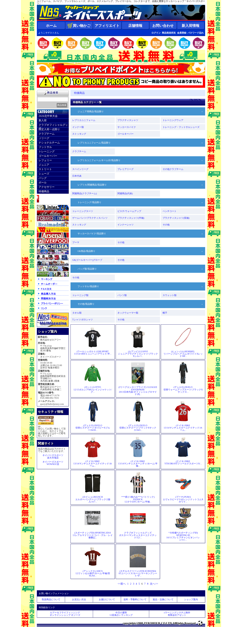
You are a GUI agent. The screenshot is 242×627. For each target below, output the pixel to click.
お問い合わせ (163, 25)
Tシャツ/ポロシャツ (82, 319)
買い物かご (82, 25)
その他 (166, 224)
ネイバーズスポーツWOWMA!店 (53, 462)
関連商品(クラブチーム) (84, 193)
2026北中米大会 (48, 116)
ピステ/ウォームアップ (129, 211)
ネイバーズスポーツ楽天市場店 (53, 456)
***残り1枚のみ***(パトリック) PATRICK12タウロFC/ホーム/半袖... (137, 499)
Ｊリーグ (44, 138)
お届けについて (107, 599)
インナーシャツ (125, 224)
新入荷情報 (190, 25)
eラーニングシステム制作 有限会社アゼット (177, 613)
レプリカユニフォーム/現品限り (94, 143)
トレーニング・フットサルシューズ (181, 127)
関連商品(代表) (125, 193)
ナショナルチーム (49, 142)
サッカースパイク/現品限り (92, 233)
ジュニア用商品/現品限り (91, 111)
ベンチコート (169, 211)
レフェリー (45, 160)
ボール (43, 182)
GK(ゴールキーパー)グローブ (87, 260)
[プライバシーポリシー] (53, 305)
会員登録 (181, 32)
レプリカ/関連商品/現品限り (92, 185)
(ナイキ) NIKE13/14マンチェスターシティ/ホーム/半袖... (137, 463)
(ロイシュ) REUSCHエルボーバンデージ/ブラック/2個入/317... (92, 499)
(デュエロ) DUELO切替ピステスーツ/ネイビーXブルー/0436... (92, 427)
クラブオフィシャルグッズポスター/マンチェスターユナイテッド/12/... (138, 535)
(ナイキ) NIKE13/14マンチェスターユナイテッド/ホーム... (183, 427)
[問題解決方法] (53, 300)
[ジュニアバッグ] (53, 259)
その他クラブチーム (173, 169)
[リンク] (53, 309)
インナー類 (78, 127)
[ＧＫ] (53, 270)
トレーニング (47, 151)
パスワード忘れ (196, 32)
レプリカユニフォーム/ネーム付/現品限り (99, 160)
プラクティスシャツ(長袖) (176, 218)
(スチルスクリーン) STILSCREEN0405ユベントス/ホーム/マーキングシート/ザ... (138, 573)
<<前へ (122, 583)
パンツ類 (122, 295)
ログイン (156, 32)
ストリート (45, 169)
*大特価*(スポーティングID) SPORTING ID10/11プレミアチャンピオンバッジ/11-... (183, 536)
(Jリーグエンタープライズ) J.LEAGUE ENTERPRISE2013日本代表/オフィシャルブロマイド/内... (138, 390)
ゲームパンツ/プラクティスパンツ (90, 218)
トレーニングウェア (173, 120)
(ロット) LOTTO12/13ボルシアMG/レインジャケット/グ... (93, 389)
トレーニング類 (80, 295)
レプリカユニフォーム (83, 120)
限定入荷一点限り (49, 129)
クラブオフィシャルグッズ (53, 125)
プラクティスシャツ (127, 120)
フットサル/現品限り (88, 286)
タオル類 (76, 312)
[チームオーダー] (53, 285)
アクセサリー (47, 187)
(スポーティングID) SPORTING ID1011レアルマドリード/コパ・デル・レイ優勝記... (93, 535)
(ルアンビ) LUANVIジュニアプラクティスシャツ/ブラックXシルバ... (138, 353)
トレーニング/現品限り (89, 202)
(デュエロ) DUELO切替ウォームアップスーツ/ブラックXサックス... (183, 389)
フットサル (45, 147)
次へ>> (154, 583)
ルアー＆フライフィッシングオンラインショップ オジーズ (65, 613)
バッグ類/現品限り (87, 269)
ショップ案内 (191, 599)
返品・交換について (163, 599)
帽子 (165, 312)
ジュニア (44, 164)
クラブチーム (47, 133)
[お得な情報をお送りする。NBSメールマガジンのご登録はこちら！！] (53, 326)
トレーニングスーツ (82, 211)
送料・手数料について (135, 599)
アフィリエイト (107, 25)
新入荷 (43, 120)
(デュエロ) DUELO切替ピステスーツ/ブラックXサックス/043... (137, 427)
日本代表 (76, 176)
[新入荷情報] (53, 203)
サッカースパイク (126, 127)
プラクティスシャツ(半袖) (130, 218)
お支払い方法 (79, 599)
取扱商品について (51, 599)
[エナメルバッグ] (53, 264)
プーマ (75, 242)
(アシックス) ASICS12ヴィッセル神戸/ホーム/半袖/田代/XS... (92, 573)
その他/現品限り (86, 304)
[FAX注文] (53, 290)
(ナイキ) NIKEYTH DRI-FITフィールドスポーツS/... (183, 462)
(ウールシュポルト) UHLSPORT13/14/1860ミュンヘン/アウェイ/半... (92, 352)
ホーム (51, 25)
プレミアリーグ (125, 169)
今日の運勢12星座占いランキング (121, 613)
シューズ (44, 173)
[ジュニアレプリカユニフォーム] (53, 253)
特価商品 (44, 191)
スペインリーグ (80, 169)
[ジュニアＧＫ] (53, 276)
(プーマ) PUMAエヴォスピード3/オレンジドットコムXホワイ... (183, 499)
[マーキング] (53, 280)
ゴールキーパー (48, 155)
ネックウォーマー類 (127, 312)
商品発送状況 (169, 32)
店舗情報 (135, 25)
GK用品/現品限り (86, 251)
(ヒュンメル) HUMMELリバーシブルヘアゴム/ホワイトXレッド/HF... (183, 353)
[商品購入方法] (53, 295)
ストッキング (79, 133)
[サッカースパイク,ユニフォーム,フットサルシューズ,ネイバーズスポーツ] (121, 20)
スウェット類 (169, 295)
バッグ (43, 178)
